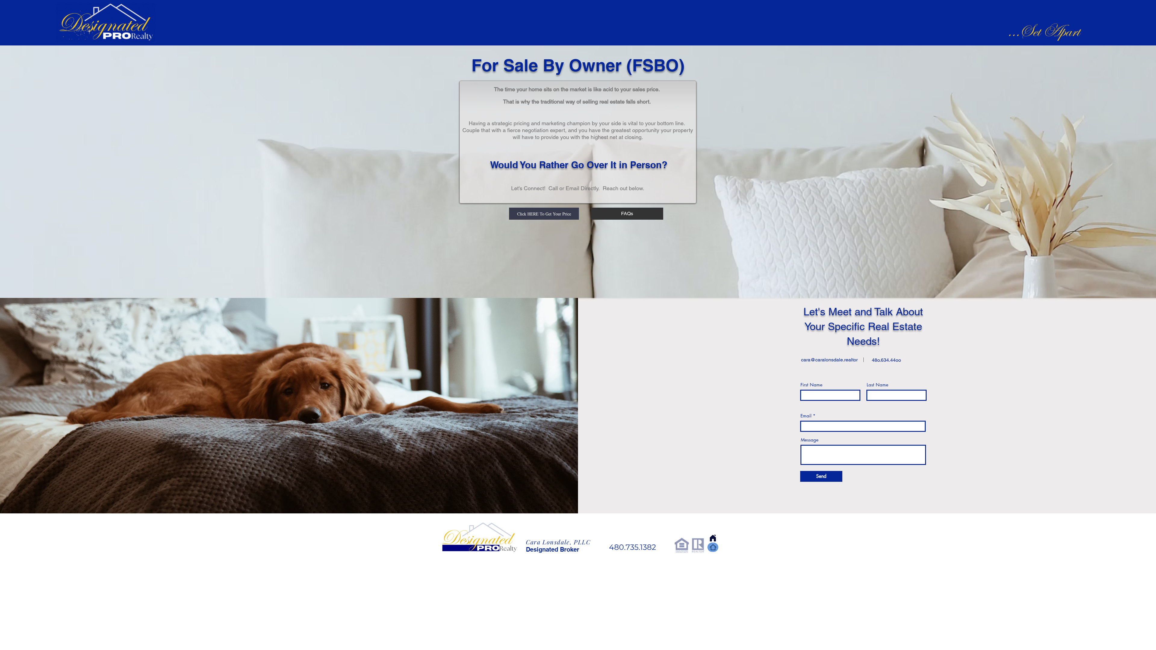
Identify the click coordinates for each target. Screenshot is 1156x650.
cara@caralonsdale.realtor (829, 360)
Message (810, 440)
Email (805, 415)
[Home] (712, 547)
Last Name (877, 384)
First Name (811, 384)
